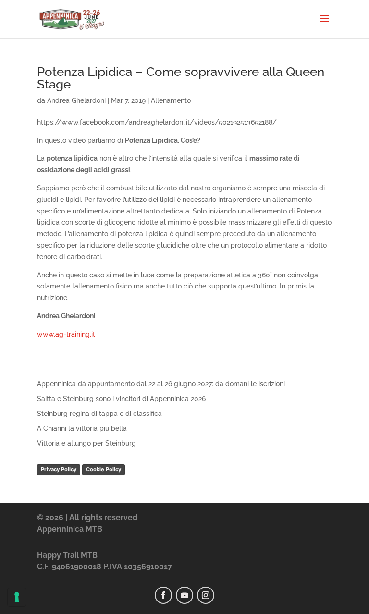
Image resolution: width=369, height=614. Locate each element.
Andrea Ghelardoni (76, 100)
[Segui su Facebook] (163, 595)
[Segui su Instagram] (205, 595)
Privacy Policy (58, 469)
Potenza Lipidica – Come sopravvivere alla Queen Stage (180, 77)
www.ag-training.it (66, 334)
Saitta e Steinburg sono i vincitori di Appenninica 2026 (121, 398)
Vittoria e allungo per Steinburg (86, 443)
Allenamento (171, 100)
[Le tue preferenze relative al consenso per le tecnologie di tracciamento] (17, 597)
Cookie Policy (103, 469)
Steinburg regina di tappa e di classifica (99, 413)
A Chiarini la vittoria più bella (82, 428)
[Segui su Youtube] (184, 595)
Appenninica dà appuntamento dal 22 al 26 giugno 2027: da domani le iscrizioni (161, 384)
